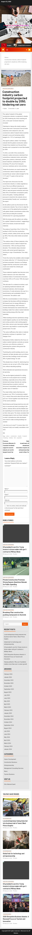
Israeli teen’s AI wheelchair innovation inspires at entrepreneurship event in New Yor (22, 446)
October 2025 (8, 686)
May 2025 (7, 701)
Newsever (24, 931)
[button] (7, 50)
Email (7, 494)
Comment (8, 466)
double (19, 436)
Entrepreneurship (9, 765)
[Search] (27, 49)
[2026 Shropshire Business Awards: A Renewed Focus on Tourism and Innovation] (16, 903)
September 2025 (9, 689)
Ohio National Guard (9, 784)
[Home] (3, 50)
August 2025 (7, 692)
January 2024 (8, 749)
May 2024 (7, 737)
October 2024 (8, 722)
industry (11, 437)
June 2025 (7, 698)
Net (15, 437)
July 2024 (7, 731)
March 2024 (7, 743)
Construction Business (8, 88)
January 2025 (8, 713)
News (5, 771)
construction (14, 436)
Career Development (10, 759)
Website (7, 500)
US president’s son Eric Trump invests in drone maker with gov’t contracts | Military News (15, 549)
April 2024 (7, 740)
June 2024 (7, 734)
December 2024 (8, 716)
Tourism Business (9, 774)
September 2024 (9, 725)
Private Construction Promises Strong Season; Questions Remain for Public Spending (15, 582)
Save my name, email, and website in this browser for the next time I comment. (15, 508)
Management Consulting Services (13, 768)
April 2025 (7, 704)
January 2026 (8, 677)
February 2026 (8, 674)
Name (7, 489)
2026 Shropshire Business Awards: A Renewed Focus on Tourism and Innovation (14, 657)
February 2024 (8, 746)
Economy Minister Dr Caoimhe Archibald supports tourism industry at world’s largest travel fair (9, 446)
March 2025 (7, 707)
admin (5, 108)
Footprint (24, 436)
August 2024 (7, 728)
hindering (5, 437)
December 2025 (8, 680)
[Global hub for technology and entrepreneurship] (16, 840)
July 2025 (7, 695)
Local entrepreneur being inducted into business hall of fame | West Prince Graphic (15, 637)
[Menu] (7, 50)
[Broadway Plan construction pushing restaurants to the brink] (16, 599)
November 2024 (8, 719)
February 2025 (8, 710)
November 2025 (8, 683)
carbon (7, 436)
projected (19, 437)
